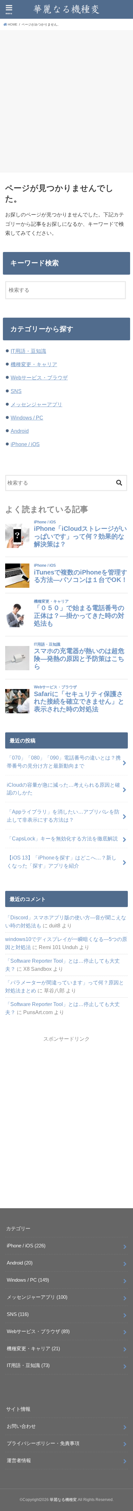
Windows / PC (27, 418)
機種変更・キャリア (34, 364)
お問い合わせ (21, 1426)
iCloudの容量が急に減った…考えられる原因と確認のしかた (63, 789)
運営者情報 (19, 1460)
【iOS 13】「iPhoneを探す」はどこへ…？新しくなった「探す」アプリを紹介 (62, 862)
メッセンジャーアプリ (36, 404)
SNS (16, 391)
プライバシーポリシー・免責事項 (43, 1443)
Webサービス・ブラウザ (39, 377)
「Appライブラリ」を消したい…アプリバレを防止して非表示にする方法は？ (63, 816)
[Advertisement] (66, 100)
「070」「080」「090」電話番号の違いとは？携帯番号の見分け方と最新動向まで (64, 762)
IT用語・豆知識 (28, 351)
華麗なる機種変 (63, 1500)
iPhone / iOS (25, 444)
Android (20, 431)
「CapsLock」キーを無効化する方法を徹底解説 (62, 838)
